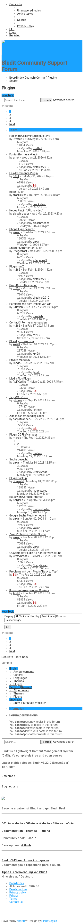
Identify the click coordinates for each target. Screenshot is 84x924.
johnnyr (17, 400)
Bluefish (18, 307)
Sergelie (18, 499)
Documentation (12, 831)
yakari (16, 232)
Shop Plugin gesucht (22, 229)
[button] (12, 124)
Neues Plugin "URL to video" (26, 210)
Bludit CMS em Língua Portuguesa (25, 860)
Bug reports (10, 786)
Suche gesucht (18, 459)
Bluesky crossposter (21, 341)
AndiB (16, 593)
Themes (31, 831)
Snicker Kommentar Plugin (25, 247)
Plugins (8, 88)
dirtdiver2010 (41, 166)
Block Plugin (16, 191)
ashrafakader (21, 419)
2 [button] (10, 114)
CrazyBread (40, 471)
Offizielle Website (38, 823)
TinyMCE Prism (18, 397)
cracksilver (19, 194)
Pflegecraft (20, 250)
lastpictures (40, 490)
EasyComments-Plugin (23, 173)
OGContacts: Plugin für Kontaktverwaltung (35, 552)
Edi (35, 185)
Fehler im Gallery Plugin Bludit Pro (29, 135)
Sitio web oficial (63, 823)
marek (17, 437)
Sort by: (35, 616)
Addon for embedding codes (27, 415)
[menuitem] (29, 10)
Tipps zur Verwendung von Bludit (24, 872)
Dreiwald (18, 481)
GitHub (26, 845)
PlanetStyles (49, 920)
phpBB (21, 920)
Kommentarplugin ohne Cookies (29, 590)
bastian (37, 453)
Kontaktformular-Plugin (23, 154)
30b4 (16, 176)
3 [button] (10, 117)
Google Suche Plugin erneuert (27, 515)
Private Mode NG (19, 359)
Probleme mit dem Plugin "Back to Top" (33, 571)
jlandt (16, 363)
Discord (31, 838)
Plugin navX (16, 266)
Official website (12, 823)
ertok (16, 157)
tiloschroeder (21, 213)
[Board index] (9, 54)
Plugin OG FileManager (23, 434)
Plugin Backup (18, 478)
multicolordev (41, 509)
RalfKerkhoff (21, 381)
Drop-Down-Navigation (23, 285)
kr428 (16, 344)
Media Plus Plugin (20, 378)
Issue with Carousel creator (26, 496)
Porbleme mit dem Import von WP (30, 303)
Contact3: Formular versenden (28, 322)
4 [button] (10, 121)
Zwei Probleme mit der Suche (27, 534)
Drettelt (17, 138)
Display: (9, 616)
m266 (16, 269)
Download (8, 776)
